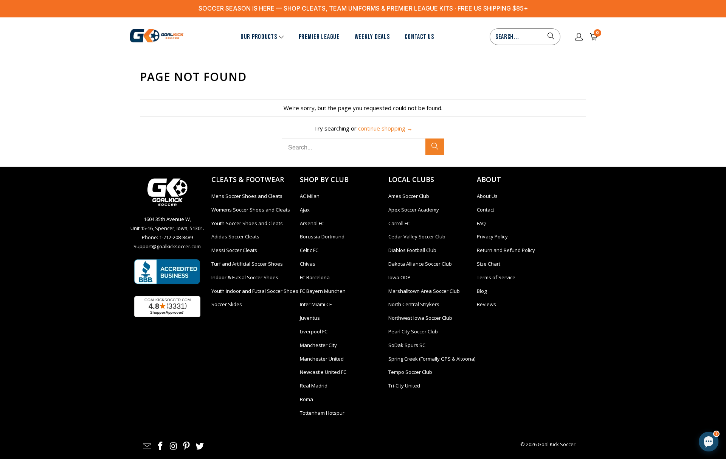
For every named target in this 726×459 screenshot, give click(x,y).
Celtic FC (309, 250)
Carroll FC (399, 223)
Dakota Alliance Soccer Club (420, 263)
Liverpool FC (313, 331)
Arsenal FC (312, 223)
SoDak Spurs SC (406, 345)
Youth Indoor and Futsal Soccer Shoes (254, 291)
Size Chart (488, 263)
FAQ (481, 223)
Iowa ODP (399, 277)
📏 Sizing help (591, 403)
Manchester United (322, 358)
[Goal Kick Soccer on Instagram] (173, 446)
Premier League (319, 37)
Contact (485, 209)
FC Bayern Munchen (323, 291)
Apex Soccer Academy (413, 209)
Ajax (305, 209)
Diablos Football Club (412, 250)
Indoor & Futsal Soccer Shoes (244, 277)
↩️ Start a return (648, 386)
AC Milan (310, 196)
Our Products (258, 37)
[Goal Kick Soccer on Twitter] (200, 446)
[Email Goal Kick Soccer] (147, 446)
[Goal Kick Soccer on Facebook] (160, 446)
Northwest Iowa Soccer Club (420, 317)
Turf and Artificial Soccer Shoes (247, 263)
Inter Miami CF (316, 304)
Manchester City (318, 345)
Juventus (310, 317)
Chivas (307, 263)
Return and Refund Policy (506, 250)
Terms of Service (496, 277)
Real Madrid (313, 385)
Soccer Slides (226, 304)
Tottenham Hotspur (322, 412)
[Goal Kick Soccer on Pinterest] (186, 446)
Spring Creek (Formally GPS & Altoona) (431, 358)
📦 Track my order (596, 386)
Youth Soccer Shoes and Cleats (247, 223)
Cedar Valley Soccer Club (416, 236)
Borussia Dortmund (322, 236)
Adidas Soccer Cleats (235, 236)
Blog (482, 291)
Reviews (486, 304)
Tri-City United (404, 385)
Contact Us (419, 37)
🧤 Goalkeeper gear (644, 369)
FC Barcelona (315, 277)
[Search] (550, 36)
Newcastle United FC (323, 372)
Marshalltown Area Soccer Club (424, 291)
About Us (487, 196)
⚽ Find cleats (591, 369)
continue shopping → (385, 128)
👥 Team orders (638, 403)
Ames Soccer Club (408, 196)
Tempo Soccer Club (410, 372)
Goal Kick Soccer (557, 444)
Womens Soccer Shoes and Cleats (250, 209)
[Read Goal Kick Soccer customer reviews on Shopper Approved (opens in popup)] (167, 306)
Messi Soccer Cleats (234, 250)
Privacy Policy (492, 236)
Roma (306, 399)
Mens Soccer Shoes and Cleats (246, 196)
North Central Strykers (413, 304)
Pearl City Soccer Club (413, 331)
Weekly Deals (372, 37)
